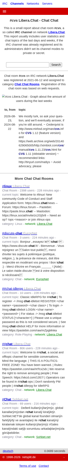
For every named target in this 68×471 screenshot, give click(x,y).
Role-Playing (23, 334)
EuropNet (42, 279)
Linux (18, 224)
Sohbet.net (43, 437)
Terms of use (27, 466)
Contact (44, 466)
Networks (33, 3)
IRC (4, 3)
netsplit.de (29, 457)
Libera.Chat (56, 32)
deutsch (8, 451)
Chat (18, 279)
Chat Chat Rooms (27, 84)
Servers (47, 3)
